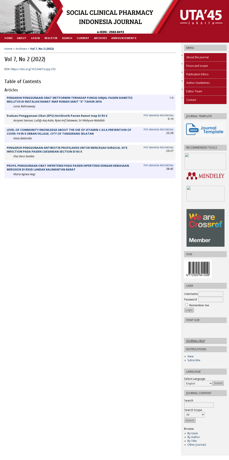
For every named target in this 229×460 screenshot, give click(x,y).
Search (67, 38)
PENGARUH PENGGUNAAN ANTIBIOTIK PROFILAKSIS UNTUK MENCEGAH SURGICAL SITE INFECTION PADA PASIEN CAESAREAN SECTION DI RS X (67, 149)
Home (8, 38)
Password (190, 299)
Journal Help (195, 341)
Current (83, 38)
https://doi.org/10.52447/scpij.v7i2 (33, 69)
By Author (193, 437)
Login (35, 38)
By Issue (192, 433)
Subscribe (193, 360)
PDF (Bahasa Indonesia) (158, 115)
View (190, 356)
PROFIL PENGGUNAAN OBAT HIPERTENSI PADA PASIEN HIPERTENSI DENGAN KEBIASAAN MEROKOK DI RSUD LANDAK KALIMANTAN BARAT (68, 167)
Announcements (123, 38)
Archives (100, 38)
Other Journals (196, 445)
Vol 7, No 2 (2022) (42, 49)
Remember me (199, 305)
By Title (192, 441)
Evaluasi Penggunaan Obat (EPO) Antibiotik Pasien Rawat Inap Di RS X (57, 116)
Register (51, 38)
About (22, 38)
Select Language (194, 379)
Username (191, 294)
